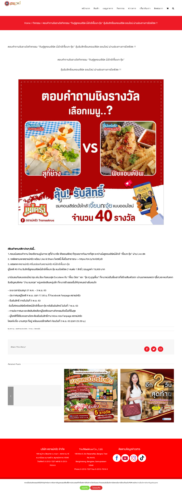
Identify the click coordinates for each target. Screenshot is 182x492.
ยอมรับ (85, 488)
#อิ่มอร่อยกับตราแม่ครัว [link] (41, 264)
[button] (173, 8)
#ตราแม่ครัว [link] (24, 264)
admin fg (12, 329)
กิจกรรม (31, 329)
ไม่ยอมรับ (96, 488)
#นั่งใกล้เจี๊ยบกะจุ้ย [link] (61, 264)
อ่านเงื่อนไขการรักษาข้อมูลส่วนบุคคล (147, 482)
